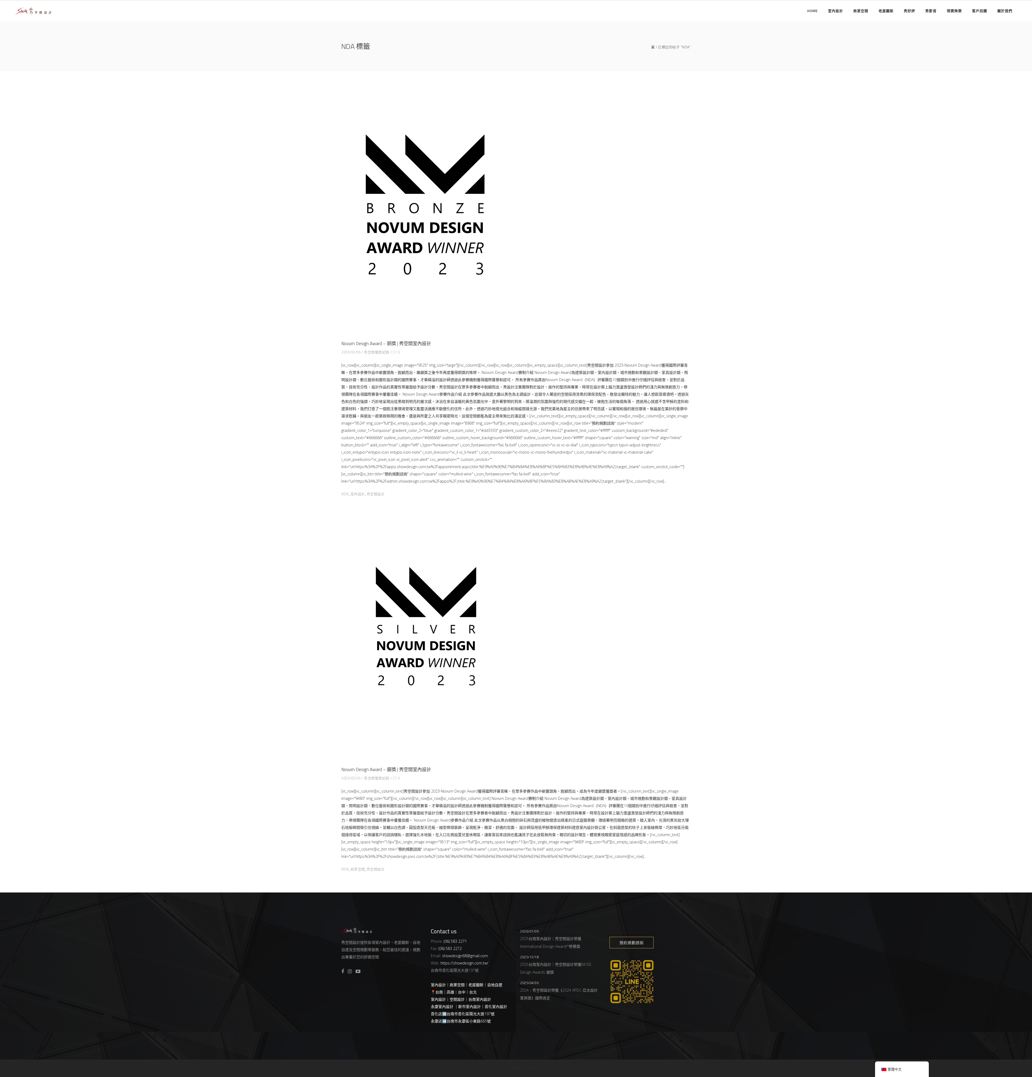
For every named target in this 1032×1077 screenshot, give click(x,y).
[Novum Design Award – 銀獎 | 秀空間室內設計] (425, 635)
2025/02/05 (350, 778)
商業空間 (357, 869)
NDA (345, 494)
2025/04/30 (529, 982)
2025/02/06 (350, 352)
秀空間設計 (376, 494)
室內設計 (357, 494)
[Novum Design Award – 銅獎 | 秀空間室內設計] (425, 209)
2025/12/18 (529, 957)
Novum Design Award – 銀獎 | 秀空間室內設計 (386, 769)
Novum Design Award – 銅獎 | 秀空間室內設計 (386, 343)
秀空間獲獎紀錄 (376, 352)
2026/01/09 (529, 931)
